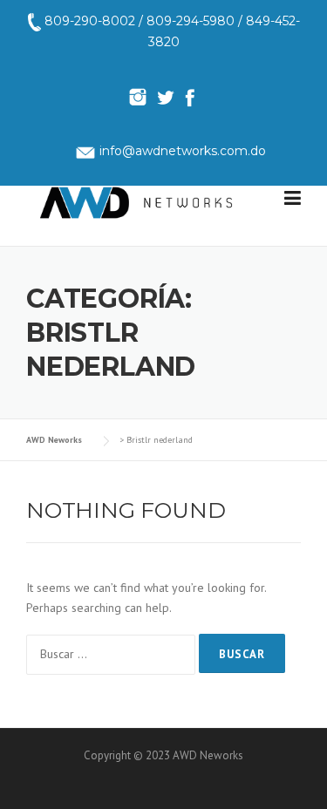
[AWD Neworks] (136, 201)
